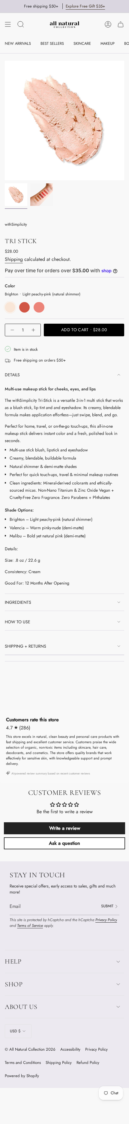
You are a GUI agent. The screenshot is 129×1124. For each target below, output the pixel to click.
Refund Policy (87, 1062)
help (13, 961)
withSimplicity (16, 224)
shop (13, 984)
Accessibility (70, 1049)
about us (21, 1007)
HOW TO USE (17, 622)
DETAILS (12, 375)
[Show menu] (8, 24)
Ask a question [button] (64, 843)
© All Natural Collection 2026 (30, 1049)
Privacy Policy (106, 920)
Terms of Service (30, 925)
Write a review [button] (64, 828)
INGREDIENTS (18, 602)
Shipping (14, 259)
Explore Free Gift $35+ (85, 6)
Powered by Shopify (22, 1076)
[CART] (120, 24)
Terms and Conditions (23, 1062)
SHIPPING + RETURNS (25, 646)
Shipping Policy (59, 1062)
